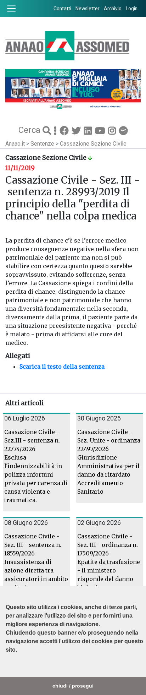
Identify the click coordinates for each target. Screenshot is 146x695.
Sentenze (43, 143)
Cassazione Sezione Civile (93, 143)
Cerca (30, 130)
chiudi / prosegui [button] (73, 686)
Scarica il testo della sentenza (62, 366)
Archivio (113, 8)
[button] (7, 668)
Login (131, 8)
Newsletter (87, 8)
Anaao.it (15, 143)
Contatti (62, 8)
